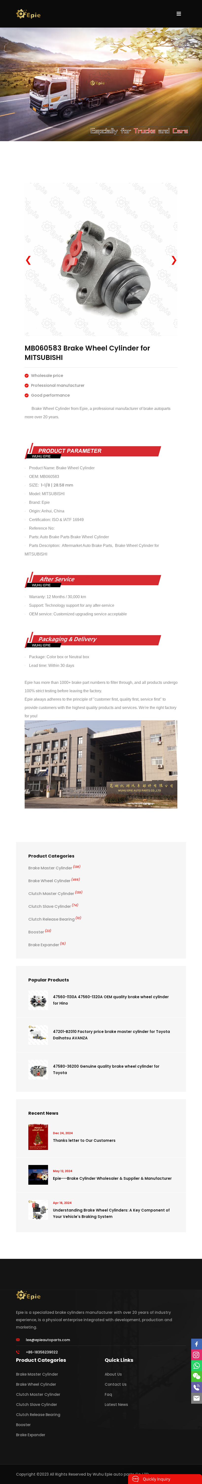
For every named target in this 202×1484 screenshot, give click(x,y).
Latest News (116, 1404)
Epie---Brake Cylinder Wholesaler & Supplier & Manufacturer (112, 1178)
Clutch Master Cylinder (55, 893)
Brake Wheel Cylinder (54, 881)
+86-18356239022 (42, 1352)
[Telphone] (196, 1387)
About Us (113, 1374)
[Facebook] (196, 1344)
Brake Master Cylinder (54, 868)
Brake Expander (47, 945)
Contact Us (116, 1384)
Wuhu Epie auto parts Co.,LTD (121, 1474)
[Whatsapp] (196, 1365)
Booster (39, 932)
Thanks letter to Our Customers (84, 1140)
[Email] (196, 1398)
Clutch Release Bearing (54, 919)
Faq (108, 1394)
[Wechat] (196, 1376)
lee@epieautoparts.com (48, 1339)
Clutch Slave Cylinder (53, 906)
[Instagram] (196, 1354)
